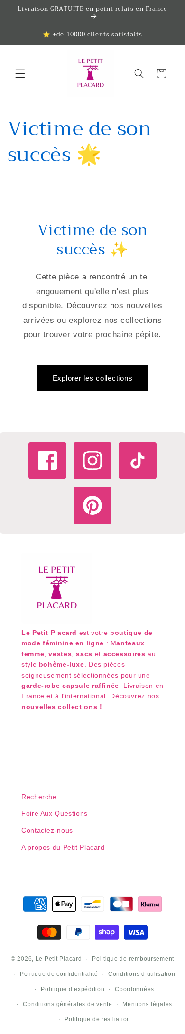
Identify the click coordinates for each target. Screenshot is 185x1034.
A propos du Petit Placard (63, 847)
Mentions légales (147, 1004)
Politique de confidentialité (59, 974)
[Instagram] (92, 460)
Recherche (39, 796)
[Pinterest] (92, 505)
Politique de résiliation (97, 1019)
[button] (20, 73)
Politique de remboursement (133, 959)
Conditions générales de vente (67, 1004)
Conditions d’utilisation (142, 974)
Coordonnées (134, 989)
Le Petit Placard (59, 959)
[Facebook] (47, 460)
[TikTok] (138, 460)
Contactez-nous (47, 830)
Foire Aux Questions (54, 813)
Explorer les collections (93, 378)
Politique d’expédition (72, 989)
